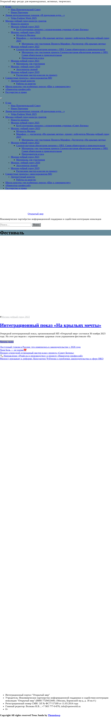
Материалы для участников (30, 63)
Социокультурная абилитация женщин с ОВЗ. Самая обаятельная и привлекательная (60, 49)
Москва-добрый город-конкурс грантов (25, 21)
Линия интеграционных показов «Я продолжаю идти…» (35, 15)
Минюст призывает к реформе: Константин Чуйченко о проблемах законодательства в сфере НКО (51, 358)
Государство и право (16, 92)
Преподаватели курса (33, 58)
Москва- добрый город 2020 (25, 66)
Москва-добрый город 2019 (25, 72)
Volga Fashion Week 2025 (24, 18)
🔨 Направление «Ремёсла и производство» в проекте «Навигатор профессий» (41, 355)
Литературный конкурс (23, 80)
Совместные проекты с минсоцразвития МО (28, 78)
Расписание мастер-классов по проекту (36, 75)
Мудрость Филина (25, 35)
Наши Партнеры (19, 12)
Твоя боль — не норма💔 (13, 350)
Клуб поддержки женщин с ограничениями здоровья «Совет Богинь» (52, 29)
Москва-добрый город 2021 (25, 60)
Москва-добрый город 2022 (25, 46)
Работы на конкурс (26, 83)
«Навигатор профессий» (18, 89)
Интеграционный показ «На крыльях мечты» (50, 325)
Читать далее (7, 341)
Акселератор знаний (27, 69)
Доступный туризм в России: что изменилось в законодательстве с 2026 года (40, 347)
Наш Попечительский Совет (26, 9)
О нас (8, 6)
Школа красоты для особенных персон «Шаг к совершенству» (38, 86)
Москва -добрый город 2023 (25, 32)
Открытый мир (35, 213)
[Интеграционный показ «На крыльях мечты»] (38, 314)
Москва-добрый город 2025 (25, 26)
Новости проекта (20, 23)
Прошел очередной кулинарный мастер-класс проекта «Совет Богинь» (37, 352)
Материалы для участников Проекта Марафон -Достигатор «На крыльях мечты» (64, 43)
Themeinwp (54, 715)
